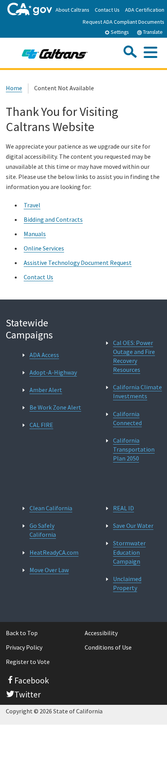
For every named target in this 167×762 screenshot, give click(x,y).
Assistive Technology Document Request (78, 262)
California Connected (127, 418)
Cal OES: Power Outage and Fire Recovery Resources (134, 356)
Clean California (51, 508)
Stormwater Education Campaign (129, 552)
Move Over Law (49, 570)
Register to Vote (28, 662)
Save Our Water (133, 525)
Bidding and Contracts (53, 219)
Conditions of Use (108, 647)
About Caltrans (72, 9)
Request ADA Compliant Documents (123, 21)
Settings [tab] (119, 32)
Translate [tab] (152, 32)
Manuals (35, 234)
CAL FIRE (41, 425)
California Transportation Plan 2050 (134, 449)
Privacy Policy (24, 647)
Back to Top (22, 633)
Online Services (44, 248)
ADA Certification (144, 9)
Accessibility (101, 633)
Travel (32, 205)
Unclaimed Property (127, 583)
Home (14, 88)
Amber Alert (46, 390)
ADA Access (44, 355)
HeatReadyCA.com (54, 552)
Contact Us (107, 9)
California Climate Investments (137, 391)
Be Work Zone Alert (55, 407)
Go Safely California (43, 530)
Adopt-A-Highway (53, 372)
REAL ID (123, 508)
